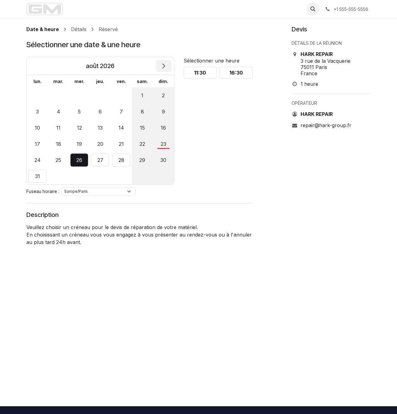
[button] (312, 9)
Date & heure (42, 29)
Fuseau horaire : (42, 191)
